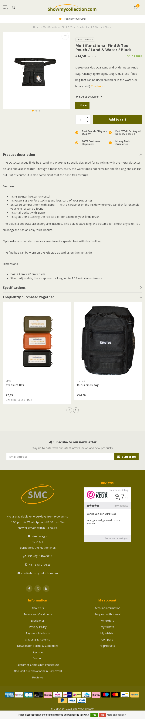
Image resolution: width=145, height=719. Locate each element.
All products (107, 645)
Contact (38, 658)
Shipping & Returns (37, 639)
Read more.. (98, 86)
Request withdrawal (107, 614)
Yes (94, 715)
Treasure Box (15, 385)
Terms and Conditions (37, 614)
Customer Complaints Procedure (37, 665)
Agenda (38, 652)
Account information (107, 608)
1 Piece (82, 105)
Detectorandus (85, 39)
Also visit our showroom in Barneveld (38, 671)
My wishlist (107, 633)
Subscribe (128, 456)
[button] (33, 111)
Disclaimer (37, 620)
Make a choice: (88, 97)
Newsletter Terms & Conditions (38, 645)
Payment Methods (38, 633)
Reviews (37, 677)
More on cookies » (116, 715)
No (102, 715)
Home (36, 27)
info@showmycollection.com (39, 573)
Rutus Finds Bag (88, 385)
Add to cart (117, 119)
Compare (107, 639)
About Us (38, 608)
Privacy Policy (38, 627)
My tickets (107, 627)
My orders (107, 620)
